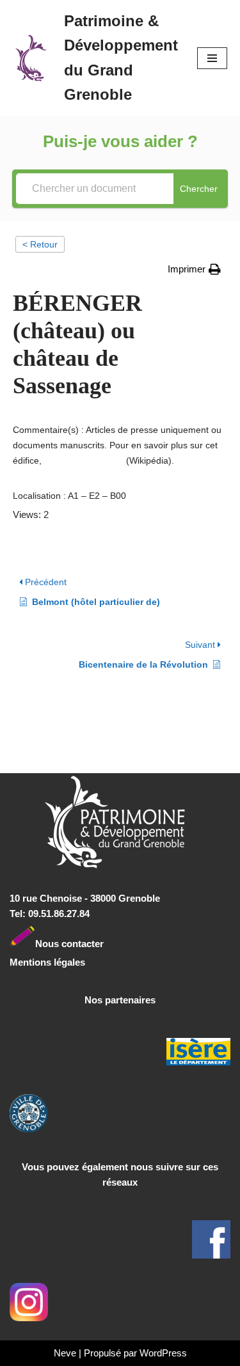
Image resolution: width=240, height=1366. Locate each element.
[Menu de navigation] (212, 58)
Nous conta (60, 943)
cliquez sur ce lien (84, 460)
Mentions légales (47, 962)
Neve (65, 1352)
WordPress (163, 1352)
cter (95, 943)
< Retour (40, 244)
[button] (194, 269)
